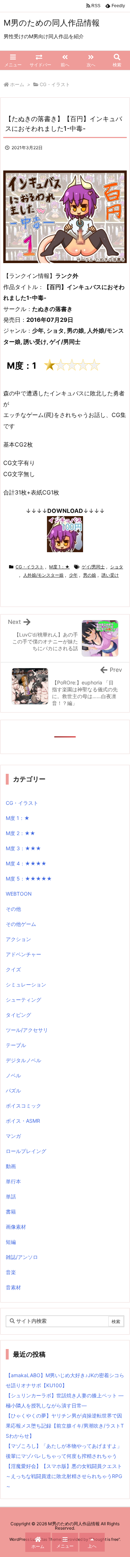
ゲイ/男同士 (93, 566)
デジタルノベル (23, 1060)
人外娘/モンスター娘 (43, 575)
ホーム (17, 84)
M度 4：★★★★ (26, 863)
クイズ (13, 969)
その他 (13, 909)
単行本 (13, 1181)
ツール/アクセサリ (27, 1030)
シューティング (23, 1000)
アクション (18, 939)
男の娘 (89, 575)
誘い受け (110, 575)
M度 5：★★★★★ (29, 878)
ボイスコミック (23, 1106)
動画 (11, 1166)
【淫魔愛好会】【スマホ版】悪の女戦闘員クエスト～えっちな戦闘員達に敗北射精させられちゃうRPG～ (64, 1476)
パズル (13, 1090)
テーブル (16, 1045)
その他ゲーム (21, 924)
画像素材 (16, 1227)
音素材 (13, 1287)
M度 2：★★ (20, 833)
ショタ (116, 566)
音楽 (11, 1272)
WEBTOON (19, 894)
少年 (73, 575)
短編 (11, 1242)
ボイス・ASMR (23, 1121)
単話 (11, 1196)
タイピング (18, 1015)
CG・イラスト (55, 84)
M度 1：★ (59, 566)
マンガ (13, 1136)
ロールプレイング (26, 1151)
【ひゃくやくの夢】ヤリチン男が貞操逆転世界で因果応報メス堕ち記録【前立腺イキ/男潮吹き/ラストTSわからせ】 (65, 1425)
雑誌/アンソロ (22, 1257)
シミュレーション (26, 984)
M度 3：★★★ (23, 848)
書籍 (11, 1211)
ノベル (13, 1075)
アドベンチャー (23, 954)
